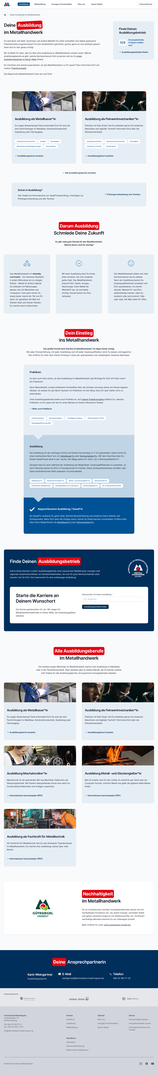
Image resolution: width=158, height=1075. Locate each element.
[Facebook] (146, 1063)
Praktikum (70, 1019)
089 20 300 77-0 (14, 1024)
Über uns (81, 4)
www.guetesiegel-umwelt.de (117, 925)
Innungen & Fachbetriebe (61, 4)
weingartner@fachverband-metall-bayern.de (83, 978)
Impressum (70, 1042)
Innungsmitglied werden (138, 1019)
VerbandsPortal (145, 4)
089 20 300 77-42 (121, 978)
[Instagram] (140, 1063)
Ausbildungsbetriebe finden (95, 607)
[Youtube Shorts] (152, 1063)
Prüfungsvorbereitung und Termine (139, 1028)
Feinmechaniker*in (88, 456)
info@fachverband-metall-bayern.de (18, 1031)
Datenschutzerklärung (75, 1046)
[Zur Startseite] (7, 4)
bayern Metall (96, 4)
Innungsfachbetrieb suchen (140, 1023)
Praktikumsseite (18, 68)
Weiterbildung (40, 4)
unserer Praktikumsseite (92, 399)
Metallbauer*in (68, 456)
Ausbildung (23, 4)
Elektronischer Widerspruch (77, 1050)
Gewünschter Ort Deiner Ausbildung (97, 594)
